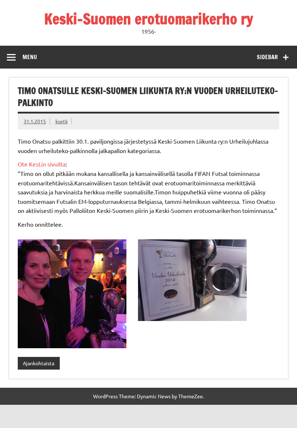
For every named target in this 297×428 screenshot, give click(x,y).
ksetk (61, 121)
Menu (29, 57)
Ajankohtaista (38, 363)
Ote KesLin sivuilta (42, 164)
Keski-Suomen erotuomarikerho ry (148, 18)
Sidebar (267, 57)
